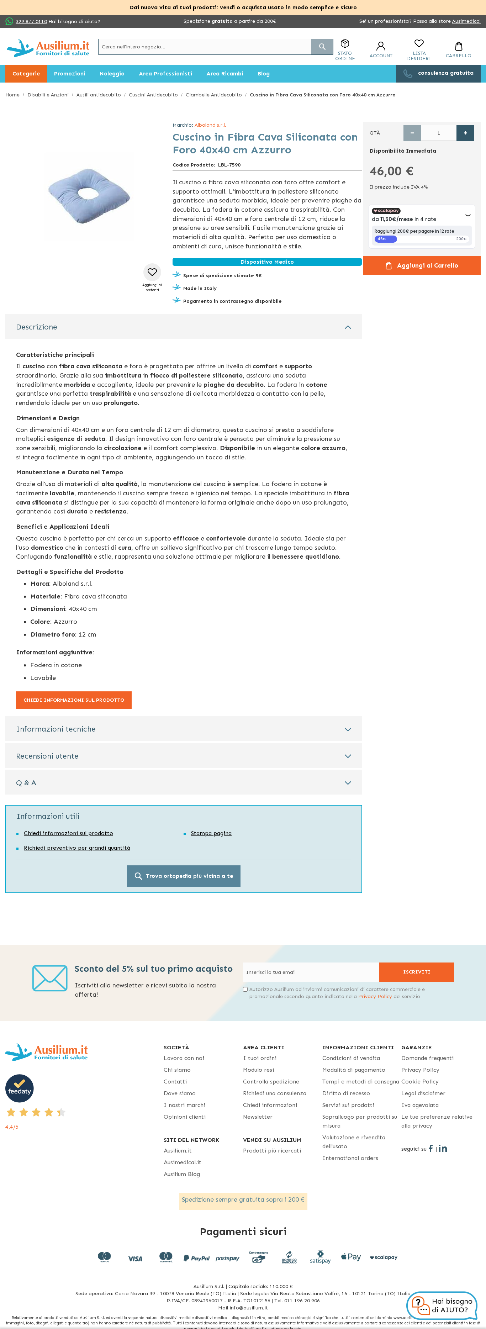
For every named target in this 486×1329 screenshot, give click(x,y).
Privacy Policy (375, 996)
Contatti (175, 1081)
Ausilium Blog (182, 1174)
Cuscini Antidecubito (153, 95)
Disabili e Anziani (48, 95)
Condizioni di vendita (351, 1058)
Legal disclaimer (423, 1093)
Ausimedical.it (182, 1162)
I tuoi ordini (259, 1058)
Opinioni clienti (185, 1116)
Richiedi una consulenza (274, 1093)
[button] (152, 278)
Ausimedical (466, 21)
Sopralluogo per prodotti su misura (359, 1121)
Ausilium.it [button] (178, 1150)
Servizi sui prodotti (348, 1105)
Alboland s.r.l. (210, 125)
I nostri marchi (184, 1105)
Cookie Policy (420, 1081)
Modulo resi (258, 1069)
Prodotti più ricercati (272, 1150)
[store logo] (48, 48)
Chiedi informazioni (270, 1105)
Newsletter (258, 1116)
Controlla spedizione (271, 1081)
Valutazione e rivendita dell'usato (353, 1142)
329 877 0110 (31, 22)
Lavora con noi (184, 1058)
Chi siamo (177, 1069)
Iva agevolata (420, 1105)
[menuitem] (26, 73)
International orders (350, 1158)
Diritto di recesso (346, 1093)
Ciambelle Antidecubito (214, 95)
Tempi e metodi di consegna (360, 1081)
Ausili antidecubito (98, 95)
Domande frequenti (427, 1058)
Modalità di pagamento (353, 1069)
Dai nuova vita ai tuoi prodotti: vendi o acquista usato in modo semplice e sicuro (243, 7)
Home (12, 95)
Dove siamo (180, 1093)
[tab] (183, 326)
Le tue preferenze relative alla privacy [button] (436, 1121)
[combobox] (215, 47)
